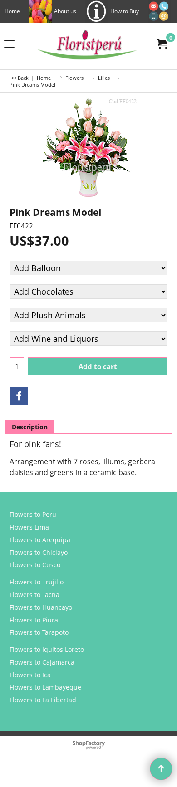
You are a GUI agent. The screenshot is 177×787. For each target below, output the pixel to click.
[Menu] (9, 44)
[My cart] (161, 44)
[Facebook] (19, 396)
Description (30, 427)
